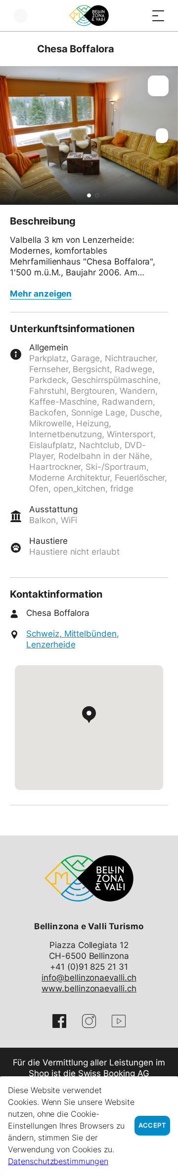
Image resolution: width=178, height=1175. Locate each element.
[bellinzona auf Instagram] (89, 1021)
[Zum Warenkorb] (138, 15)
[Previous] (18, 49)
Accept (152, 1125)
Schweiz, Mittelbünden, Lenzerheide (72, 639)
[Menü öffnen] (158, 15)
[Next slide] (168, 135)
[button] (89, 195)
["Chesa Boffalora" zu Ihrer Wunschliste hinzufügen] (158, 86)
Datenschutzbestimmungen (58, 1161)
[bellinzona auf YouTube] (119, 1021)
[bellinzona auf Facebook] (59, 1021)
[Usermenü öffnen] (21, 15)
